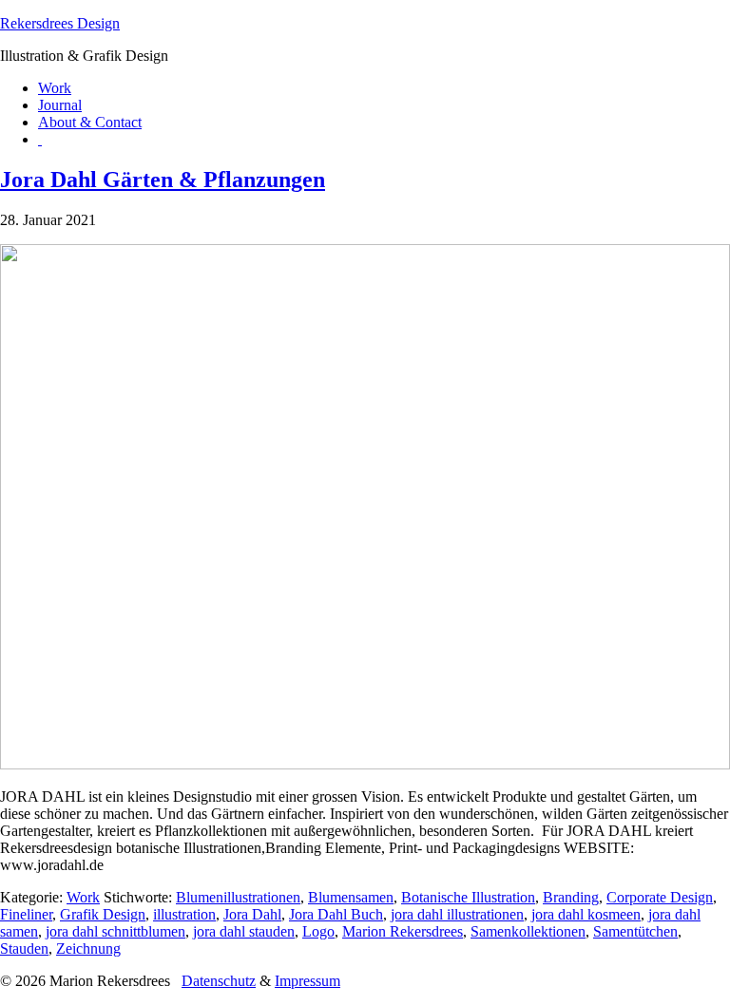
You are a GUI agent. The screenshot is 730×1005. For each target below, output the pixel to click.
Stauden (24, 948)
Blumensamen (351, 897)
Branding (571, 897)
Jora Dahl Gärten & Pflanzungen (162, 179)
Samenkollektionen (528, 931)
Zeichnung (88, 948)
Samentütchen (635, 931)
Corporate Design (659, 897)
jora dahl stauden (244, 931)
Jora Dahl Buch (336, 914)
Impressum (307, 981)
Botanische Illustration (468, 897)
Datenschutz (219, 981)
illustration (184, 914)
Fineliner (26, 914)
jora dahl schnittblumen (115, 931)
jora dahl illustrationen (457, 914)
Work (83, 897)
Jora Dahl (252, 914)
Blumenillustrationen (238, 897)
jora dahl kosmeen (586, 914)
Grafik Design (102, 914)
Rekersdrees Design (60, 23)
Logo (318, 931)
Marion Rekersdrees (402, 931)
